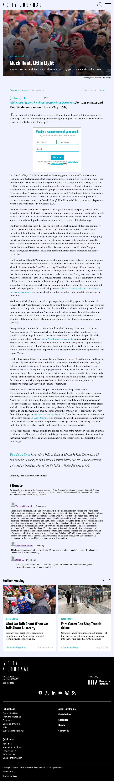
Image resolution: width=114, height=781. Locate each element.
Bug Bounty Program (12, 757)
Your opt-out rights (10, 776)
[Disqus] (57, 536)
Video (5, 727)
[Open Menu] (108, 4)
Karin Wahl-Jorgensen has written (57, 338)
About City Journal (67, 709)
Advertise (7, 743)
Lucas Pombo (66, 618)
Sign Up (57, 157)
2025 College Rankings (13, 730)
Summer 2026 (46, 647)
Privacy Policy (73, 162)
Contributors (64, 714)
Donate (17, 485)
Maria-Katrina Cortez (19, 56)
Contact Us (63, 730)
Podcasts (7, 720)
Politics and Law (36, 90)
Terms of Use (9, 754)
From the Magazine (16, 647)
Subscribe (63, 719)
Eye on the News (70, 647)
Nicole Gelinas (12, 618)
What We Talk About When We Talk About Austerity (27, 626)
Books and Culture (11, 724)
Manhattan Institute (12, 747)
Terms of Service (57, 164)
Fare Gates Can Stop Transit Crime (81, 626)
